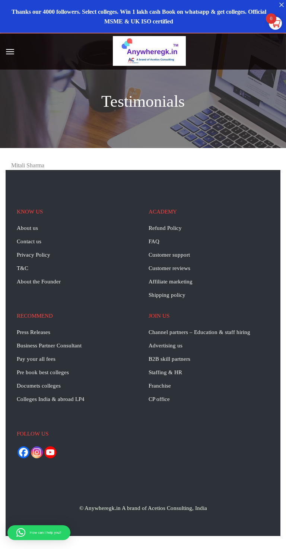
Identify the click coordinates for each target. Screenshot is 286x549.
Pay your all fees (36, 359)
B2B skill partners (169, 359)
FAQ (154, 241)
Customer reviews (169, 268)
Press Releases (33, 332)
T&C (22, 268)
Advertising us (165, 346)
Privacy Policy (33, 255)
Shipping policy (167, 295)
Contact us (29, 241)
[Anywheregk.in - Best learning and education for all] (149, 52)
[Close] (281, 4)
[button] (38, 532)
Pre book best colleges (43, 372)
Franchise (160, 386)
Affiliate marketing (171, 282)
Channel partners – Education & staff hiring (199, 332)
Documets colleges (39, 386)
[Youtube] (50, 452)
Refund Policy (165, 228)
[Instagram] (37, 452)
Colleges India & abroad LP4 (51, 399)
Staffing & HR (165, 372)
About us (27, 228)
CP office (159, 399)
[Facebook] (23, 452)
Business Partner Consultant (49, 346)
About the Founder (39, 282)
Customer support (169, 255)
